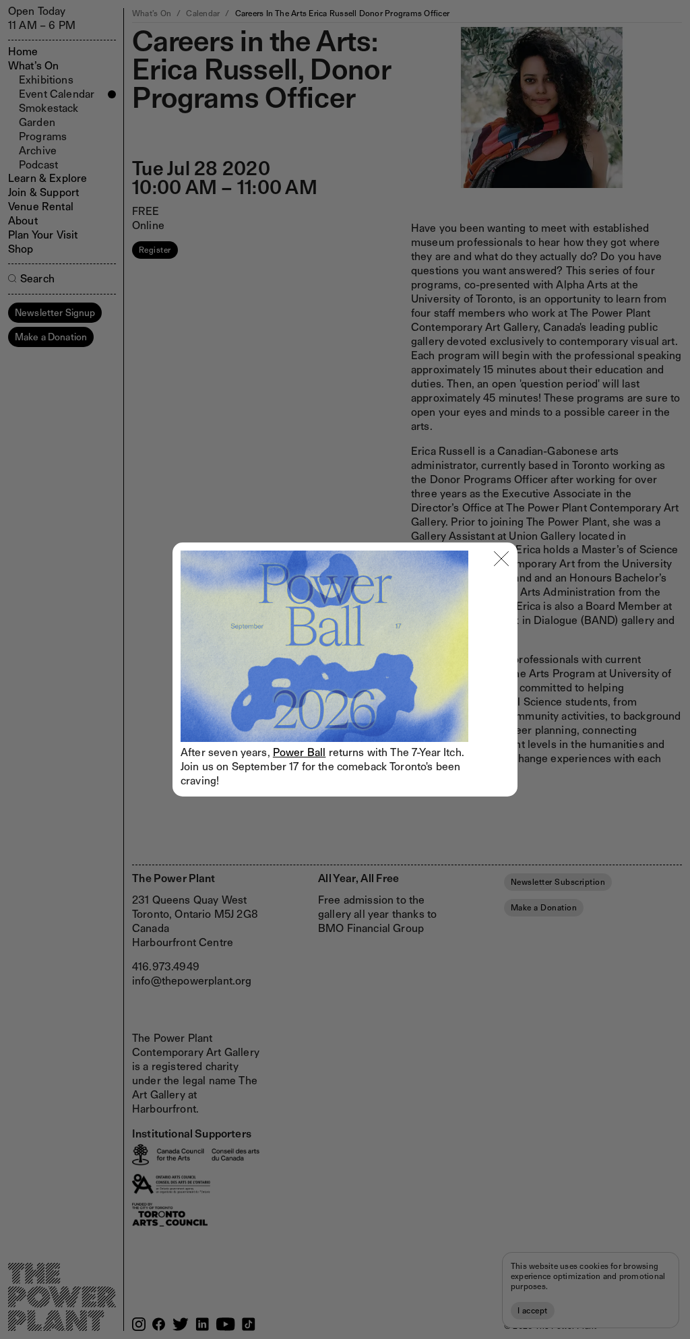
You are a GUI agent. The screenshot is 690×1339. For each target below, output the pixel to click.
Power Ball (299, 752)
